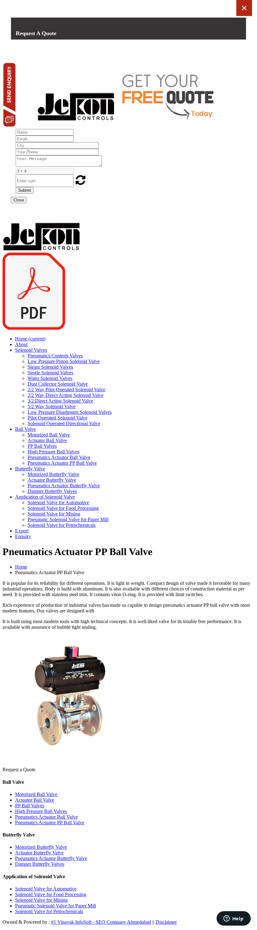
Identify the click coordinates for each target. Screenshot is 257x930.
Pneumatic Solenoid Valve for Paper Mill (68, 519)
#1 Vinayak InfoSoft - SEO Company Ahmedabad (101, 922)
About (21, 344)
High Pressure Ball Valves (53, 451)
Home (30, 338)
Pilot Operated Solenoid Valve (57, 417)
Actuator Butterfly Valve (52, 480)
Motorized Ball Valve (49, 434)
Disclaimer (166, 922)
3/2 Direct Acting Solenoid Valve (60, 401)
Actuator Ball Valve (47, 440)
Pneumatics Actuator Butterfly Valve (64, 485)
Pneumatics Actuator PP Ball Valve (62, 463)
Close (18, 200)
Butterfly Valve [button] (30, 468)
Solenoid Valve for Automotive (58, 502)
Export (22, 530)
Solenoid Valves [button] (31, 350)
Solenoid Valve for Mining (54, 513)
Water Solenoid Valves (50, 378)
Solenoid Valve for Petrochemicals (62, 525)
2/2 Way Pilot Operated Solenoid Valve (66, 389)
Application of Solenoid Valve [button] (45, 497)
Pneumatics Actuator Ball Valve (59, 457)
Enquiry (23, 536)
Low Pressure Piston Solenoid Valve (64, 361)
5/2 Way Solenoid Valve (52, 406)
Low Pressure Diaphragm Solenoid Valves (70, 412)
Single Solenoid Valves (50, 372)
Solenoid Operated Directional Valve (64, 423)
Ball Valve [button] (25, 429)
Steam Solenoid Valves (50, 367)
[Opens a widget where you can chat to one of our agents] (233, 919)
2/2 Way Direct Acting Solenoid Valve (65, 395)
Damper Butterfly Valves (52, 491)
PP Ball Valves (42, 446)
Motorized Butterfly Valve (53, 474)
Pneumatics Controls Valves (55, 355)
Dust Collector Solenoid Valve (58, 384)
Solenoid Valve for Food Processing (63, 508)
